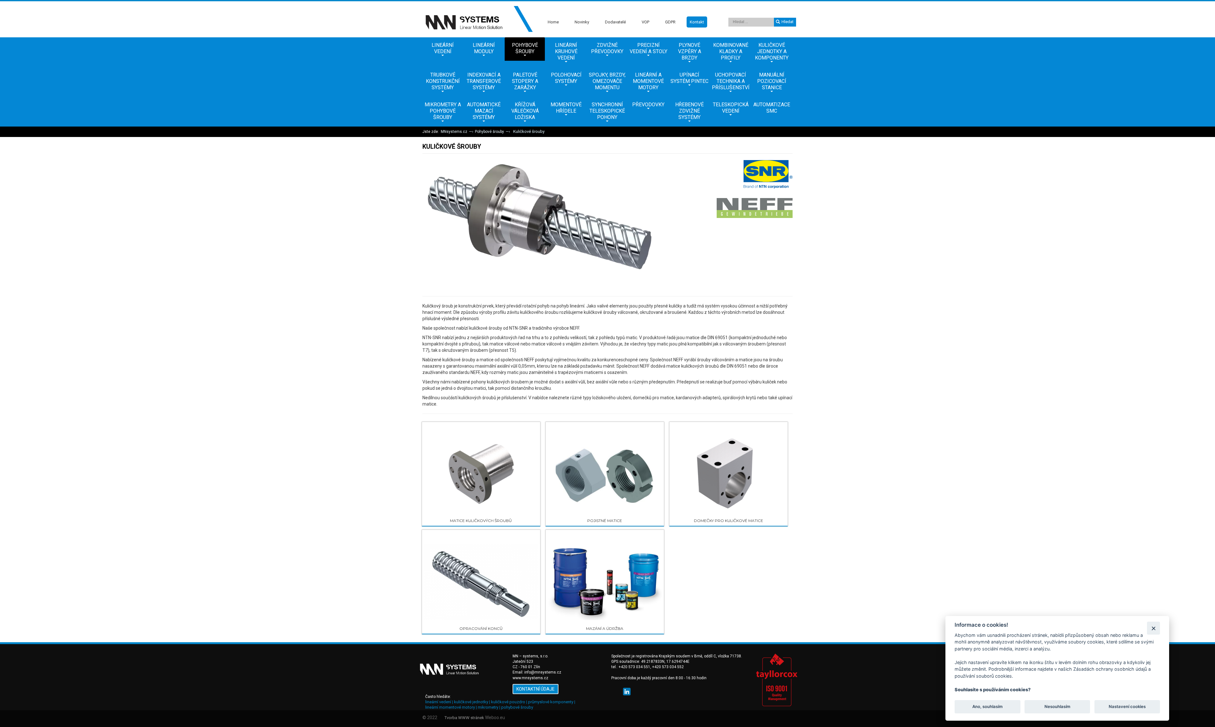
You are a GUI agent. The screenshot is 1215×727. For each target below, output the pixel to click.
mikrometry (488, 707)
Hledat (788, 21)
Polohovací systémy (566, 78)
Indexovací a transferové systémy (484, 81)
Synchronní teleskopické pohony (607, 111)
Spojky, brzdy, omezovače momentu (607, 81)
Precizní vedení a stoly (648, 48)
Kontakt (697, 22)
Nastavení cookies (1127, 706)
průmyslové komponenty (550, 701)
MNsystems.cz (454, 131)
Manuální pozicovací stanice (771, 81)
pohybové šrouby (517, 707)
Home (553, 22)
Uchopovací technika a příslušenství (731, 81)
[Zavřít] (1153, 628)
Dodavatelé (615, 22)
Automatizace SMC (771, 108)
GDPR (670, 22)
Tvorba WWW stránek (464, 717)
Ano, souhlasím (987, 706)
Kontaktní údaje (535, 689)
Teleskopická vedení (731, 108)
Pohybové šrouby (525, 48)
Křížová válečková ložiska (525, 111)
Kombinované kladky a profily (730, 51)
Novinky (582, 22)
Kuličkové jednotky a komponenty (771, 51)
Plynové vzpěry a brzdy (689, 51)
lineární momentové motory (450, 707)
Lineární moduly (484, 48)
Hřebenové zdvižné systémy (689, 111)
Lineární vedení (443, 48)
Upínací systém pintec (689, 78)
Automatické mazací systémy (484, 111)
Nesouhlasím (1057, 706)
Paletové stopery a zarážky (525, 81)
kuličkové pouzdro (508, 701)
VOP (645, 22)
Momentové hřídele (566, 108)
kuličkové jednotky (471, 701)
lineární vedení (438, 701)
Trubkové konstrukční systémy (443, 81)
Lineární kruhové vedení (566, 51)
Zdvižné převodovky (607, 48)
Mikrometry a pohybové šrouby (443, 111)
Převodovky (648, 105)
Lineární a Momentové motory (648, 81)
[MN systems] (477, 19)
